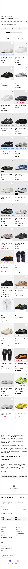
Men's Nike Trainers (8, 16)
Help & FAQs (3, 527)
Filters (21, 38)
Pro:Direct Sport (16, 566)
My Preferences (19, 531)
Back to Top (22, 497)
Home (2, 16)
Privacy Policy (18, 535)
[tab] (3, 505)
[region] (14, 28)
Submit (24, 509)
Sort (8, 38)
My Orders (18, 527)
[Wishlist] (12, 43)
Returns (2, 531)
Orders (2, 533)
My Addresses (18, 529)
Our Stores (3, 535)
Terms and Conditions (20, 533)
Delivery (2, 529)
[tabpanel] (14, 509)
